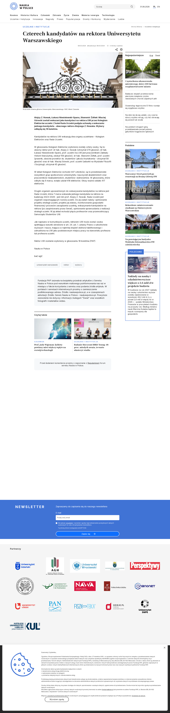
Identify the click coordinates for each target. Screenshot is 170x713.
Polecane (136, 252)
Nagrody (50, 19)
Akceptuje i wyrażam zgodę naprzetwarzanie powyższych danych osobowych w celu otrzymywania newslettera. (86, 524)
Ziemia (75, 15)
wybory (78, 265)
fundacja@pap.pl (107, 689)
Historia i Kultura (29, 15)
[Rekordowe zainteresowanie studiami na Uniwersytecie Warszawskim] (142, 196)
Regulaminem (93, 363)
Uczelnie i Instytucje (20, 19)
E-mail (58, 513)
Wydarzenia (109, 19)
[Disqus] (72, 405)
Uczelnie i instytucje (36, 27)
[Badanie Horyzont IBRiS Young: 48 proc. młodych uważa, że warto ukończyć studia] (92, 335)
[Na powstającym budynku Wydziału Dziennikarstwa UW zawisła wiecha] (142, 230)
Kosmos (14, 15)
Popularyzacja (73, 19)
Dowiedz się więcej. (138, 696)
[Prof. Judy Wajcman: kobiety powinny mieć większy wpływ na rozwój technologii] (52, 335)
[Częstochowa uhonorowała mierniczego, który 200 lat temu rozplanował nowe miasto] (142, 74)
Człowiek (45, 15)
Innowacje (38, 19)
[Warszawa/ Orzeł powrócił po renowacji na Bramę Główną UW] (142, 163)
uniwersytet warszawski (47, 265)
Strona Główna (136, 27)
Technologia (108, 15)
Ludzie (121, 19)
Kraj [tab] (151, 55)
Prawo (60, 19)
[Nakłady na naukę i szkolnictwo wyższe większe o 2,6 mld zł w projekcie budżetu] (142, 286)
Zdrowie (57, 15)
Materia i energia (90, 15)
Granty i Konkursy (92, 19)
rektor (66, 265)
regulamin (69, 523)
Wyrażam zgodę (57, 699)
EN (158, 7)
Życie (66, 15)
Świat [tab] (157, 55)
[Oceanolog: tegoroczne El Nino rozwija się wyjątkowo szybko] (142, 107)
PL (154, 6)
